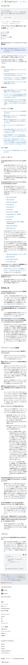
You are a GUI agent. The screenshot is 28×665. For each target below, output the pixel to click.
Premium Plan (5, 6)
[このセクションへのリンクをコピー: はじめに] (6, 67)
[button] (14, 43)
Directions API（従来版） (13, 212)
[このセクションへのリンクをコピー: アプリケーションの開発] (14, 108)
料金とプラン (4, 606)
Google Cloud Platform (6, 650)
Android (2, 616)
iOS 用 (21, 496)
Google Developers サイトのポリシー (14, 578)
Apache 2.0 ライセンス (12, 577)
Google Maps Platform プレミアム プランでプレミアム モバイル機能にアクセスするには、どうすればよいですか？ (15, 131)
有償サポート (4, 633)
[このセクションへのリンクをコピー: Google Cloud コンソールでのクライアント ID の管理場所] (6, 44)
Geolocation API (10, 207)
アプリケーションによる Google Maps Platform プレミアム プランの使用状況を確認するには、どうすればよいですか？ (15, 96)
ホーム (2, 21)
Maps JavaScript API (12, 197)
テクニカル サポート (16, 193)
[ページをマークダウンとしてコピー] (12, 28)
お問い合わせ (4, 629)
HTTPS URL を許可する (18, 527)
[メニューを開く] (2, 1)
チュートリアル (4, 604)
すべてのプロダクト (5, 653)
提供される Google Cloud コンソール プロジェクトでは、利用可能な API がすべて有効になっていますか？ (15, 121)
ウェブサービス (4, 623)
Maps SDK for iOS (11, 228)
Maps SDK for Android (12, 225)
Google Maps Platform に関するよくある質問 (12, 61)
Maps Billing (10, 304)
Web (2, 621)
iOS (2, 618)
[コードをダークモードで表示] (24, 555)
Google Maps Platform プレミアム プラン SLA (15, 191)
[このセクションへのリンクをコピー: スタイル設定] (9, 148)
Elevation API (10, 209)
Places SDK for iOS (11, 261)
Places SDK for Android (12, 259)
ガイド (18, 23)
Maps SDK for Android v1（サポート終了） (17, 254)
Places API (9, 221)
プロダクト (8, 21)
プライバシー (9, 658)
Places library (17, 221)
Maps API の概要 (4, 610)
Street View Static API (12, 202)
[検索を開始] (20, 1)
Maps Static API (10, 199)
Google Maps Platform (16, 21)
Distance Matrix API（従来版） (14, 214)
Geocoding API (10, 204)
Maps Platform (15, 2)
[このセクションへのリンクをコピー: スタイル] (9, 534)
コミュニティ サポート (6, 631)
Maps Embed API (11, 256)
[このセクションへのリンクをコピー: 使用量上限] (8, 87)
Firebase (3, 648)
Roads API (9, 219)
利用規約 (3, 635)
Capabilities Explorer (5, 608)
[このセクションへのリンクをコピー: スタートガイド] (14, 157)
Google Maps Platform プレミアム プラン (17, 55)
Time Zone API (10, 216)
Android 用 (13, 496)
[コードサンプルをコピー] (26, 555)
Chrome (3, 646)
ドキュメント (5, 23)
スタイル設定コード (10, 550)
